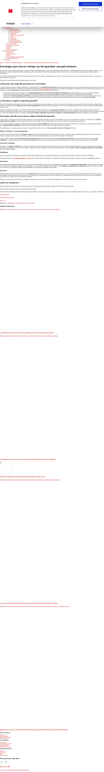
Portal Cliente (3, 742)
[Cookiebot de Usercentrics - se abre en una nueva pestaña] (10, 24)
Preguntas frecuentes (4, 738)
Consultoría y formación (5, 746)
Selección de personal (5, 744)
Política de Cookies (12, 770)
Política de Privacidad (23, 770)
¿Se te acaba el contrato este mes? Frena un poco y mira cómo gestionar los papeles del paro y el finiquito (29, 603)
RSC (1, 754)
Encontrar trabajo (30, 203)
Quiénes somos (3, 751)
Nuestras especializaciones (6, 743)
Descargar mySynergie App (7, 197)
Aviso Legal (3, 770)
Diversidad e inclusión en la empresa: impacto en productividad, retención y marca (22, 476)
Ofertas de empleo (4, 194)
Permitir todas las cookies (90, 4)
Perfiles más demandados (5, 737)
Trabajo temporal (4, 745)
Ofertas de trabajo (4, 736)
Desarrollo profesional (19, 203)
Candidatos (10, 203)
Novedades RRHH (4, 755)
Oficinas (2, 753)
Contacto (2, 750)
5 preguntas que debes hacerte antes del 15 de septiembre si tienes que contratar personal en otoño (27, 332)
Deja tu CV (3, 200)
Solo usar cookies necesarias (90, 8)
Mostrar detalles (26, 23)
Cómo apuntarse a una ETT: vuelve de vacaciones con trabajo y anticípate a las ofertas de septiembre (28, 459)
